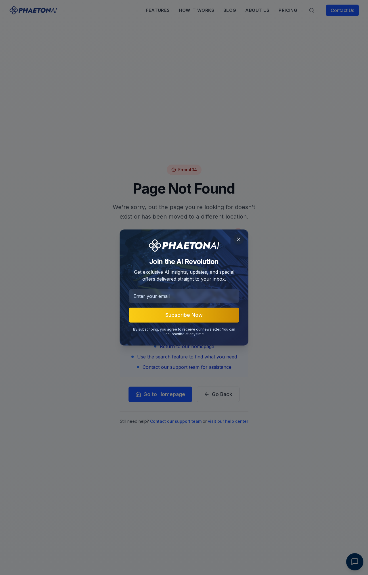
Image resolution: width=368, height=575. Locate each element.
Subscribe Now (184, 315)
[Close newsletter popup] (238, 239)
